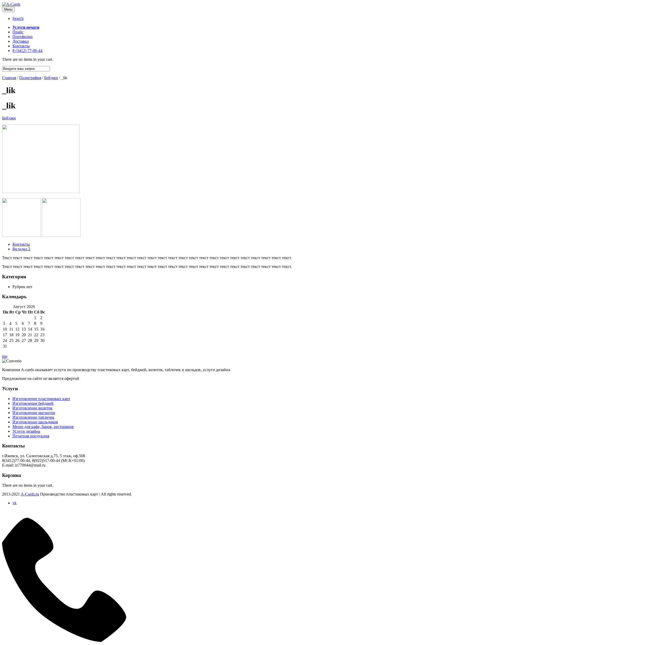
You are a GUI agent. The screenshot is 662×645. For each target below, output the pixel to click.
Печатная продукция (30, 436)
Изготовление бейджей (33, 403)
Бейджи (9, 118)
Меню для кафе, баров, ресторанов (43, 426)
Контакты (21, 244)
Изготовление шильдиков (35, 422)
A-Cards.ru (30, 494)
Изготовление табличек (33, 417)
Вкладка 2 (21, 249)
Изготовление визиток (32, 408)
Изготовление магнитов (33, 412)
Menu (8, 9)
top (4, 356)
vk (14, 503)
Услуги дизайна (26, 431)
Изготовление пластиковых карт (41, 398)
